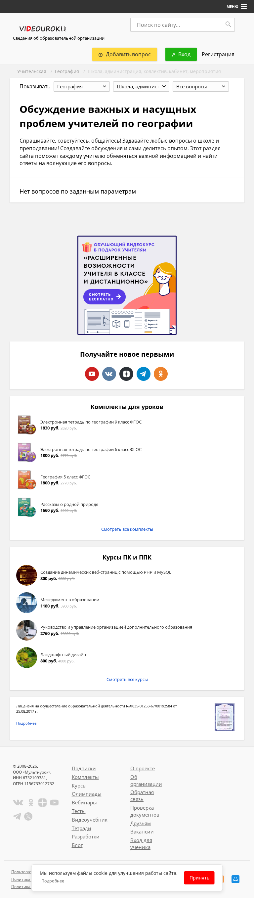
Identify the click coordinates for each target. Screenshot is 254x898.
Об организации (146, 780)
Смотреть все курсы (127, 679)
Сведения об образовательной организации (59, 38)
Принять (199, 878)
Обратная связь (142, 795)
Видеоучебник (89, 819)
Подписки (84, 768)
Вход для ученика (141, 843)
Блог (77, 845)
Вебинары (84, 802)
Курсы (79, 785)
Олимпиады (87, 793)
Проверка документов (144, 811)
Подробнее (26, 723)
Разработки (86, 836)
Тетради (81, 828)
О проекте (142, 768)
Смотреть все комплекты (127, 529)
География (67, 71)
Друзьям (140, 823)
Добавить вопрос (128, 54)
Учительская (31, 71)
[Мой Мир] (235, 879)
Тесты (79, 811)
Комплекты (85, 777)
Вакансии (142, 831)
